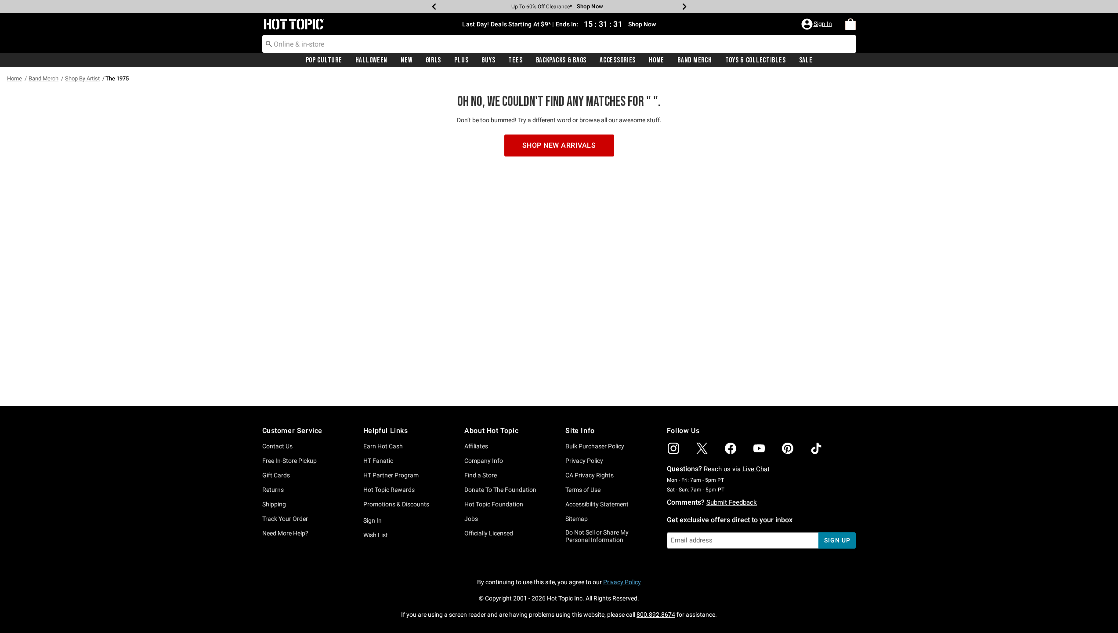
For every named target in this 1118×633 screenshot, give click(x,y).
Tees (515, 60)
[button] (817, 24)
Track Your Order (285, 518)
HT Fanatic (378, 460)
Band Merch (694, 60)
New (406, 60)
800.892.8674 (656, 614)
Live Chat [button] (756, 469)
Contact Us (277, 446)
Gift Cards (276, 475)
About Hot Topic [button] (491, 430)
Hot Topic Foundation (493, 504)
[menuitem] (850, 24)
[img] (673, 448)
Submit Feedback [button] (731, 502)
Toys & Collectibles (755, 60)
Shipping (274, 504)
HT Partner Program (391, 475)
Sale (806, 60)
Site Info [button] (579, 430)
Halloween (371, 60)
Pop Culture (324, 60)
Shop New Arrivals (559, 145)
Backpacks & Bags (561, 60)
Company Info (483, 460)
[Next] (684, 6)
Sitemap (576, 518)
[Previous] (434, 6)
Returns (273, 489)
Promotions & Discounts (396, 504)
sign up (837, 540)
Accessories (618, 60)
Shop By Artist (82, 78)
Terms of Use (583, 489)
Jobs (471, 518)
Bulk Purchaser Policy (594, 446)
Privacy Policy (584, 460)
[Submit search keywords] (268, 43)
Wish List (375, 534)
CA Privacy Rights (589, 475)
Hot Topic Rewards (389, 489)
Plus (461, 60)
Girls (433, 60)
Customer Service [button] (292, 430)
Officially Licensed (488, 533)
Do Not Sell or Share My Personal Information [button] (597, 536)
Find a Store (480, 475)
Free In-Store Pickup (289, 460)
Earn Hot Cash (383, 446)
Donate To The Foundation (500, 489)
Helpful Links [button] (385, 430)
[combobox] (559, 44)
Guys (488, 60)
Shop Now (590, 6)
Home (656, 60)
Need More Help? (285, 533)
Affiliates (476, 446)
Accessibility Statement (597, 504)
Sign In (372, 520)
